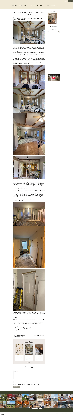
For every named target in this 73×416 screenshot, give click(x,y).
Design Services (14, 5)
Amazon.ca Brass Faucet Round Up (19, 357)
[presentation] (19, 349)
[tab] (28, 362)
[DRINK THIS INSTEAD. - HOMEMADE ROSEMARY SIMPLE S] (40, 404)
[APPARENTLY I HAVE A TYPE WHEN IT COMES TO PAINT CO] (40, 397)
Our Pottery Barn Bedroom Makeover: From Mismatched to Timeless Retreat (39, 358)
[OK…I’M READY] (69, 397)
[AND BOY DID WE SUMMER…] (54, 397)
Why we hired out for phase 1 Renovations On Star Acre (19, 335)
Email (26, 381)
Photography (53, 5)
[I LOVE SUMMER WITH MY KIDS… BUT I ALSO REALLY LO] (11, 404)
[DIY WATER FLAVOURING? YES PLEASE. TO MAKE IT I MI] (62, 397)
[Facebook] (63, 1)
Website (37, 381)
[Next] (42, 352)
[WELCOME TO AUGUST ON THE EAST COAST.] (62, 404)
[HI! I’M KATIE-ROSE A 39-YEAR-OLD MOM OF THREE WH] (25, 397)
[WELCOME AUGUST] (69, 404)
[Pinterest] (64, 1)
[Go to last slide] (16, 352)
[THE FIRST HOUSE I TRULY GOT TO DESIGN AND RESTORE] (32, 404)
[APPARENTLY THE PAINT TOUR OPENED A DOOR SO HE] (18, 397)
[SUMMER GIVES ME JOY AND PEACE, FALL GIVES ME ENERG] (25, 404)
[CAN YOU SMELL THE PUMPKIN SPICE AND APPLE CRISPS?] (3, 397)
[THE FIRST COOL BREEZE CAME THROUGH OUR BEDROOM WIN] (32, 397)
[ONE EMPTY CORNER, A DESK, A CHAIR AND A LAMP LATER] (47, 397)
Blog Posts (20, 5)
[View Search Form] (66, 1)
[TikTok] (4, 414)
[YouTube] (65, 1)
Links (25, 5)
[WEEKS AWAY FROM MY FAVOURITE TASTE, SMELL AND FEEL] (54, 404)
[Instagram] (62, 1)
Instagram (35, 18)
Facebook (15, 19)
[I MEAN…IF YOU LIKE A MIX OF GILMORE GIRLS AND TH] (11, 397)
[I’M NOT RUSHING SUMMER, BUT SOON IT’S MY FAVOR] (18, 404)
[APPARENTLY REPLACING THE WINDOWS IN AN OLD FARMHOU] (3, 404)
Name (15, 381)
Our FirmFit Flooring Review (39, 335)
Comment (16, 371)
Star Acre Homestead (32, 15)
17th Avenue (69, 413)
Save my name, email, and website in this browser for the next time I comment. (27, 384)
